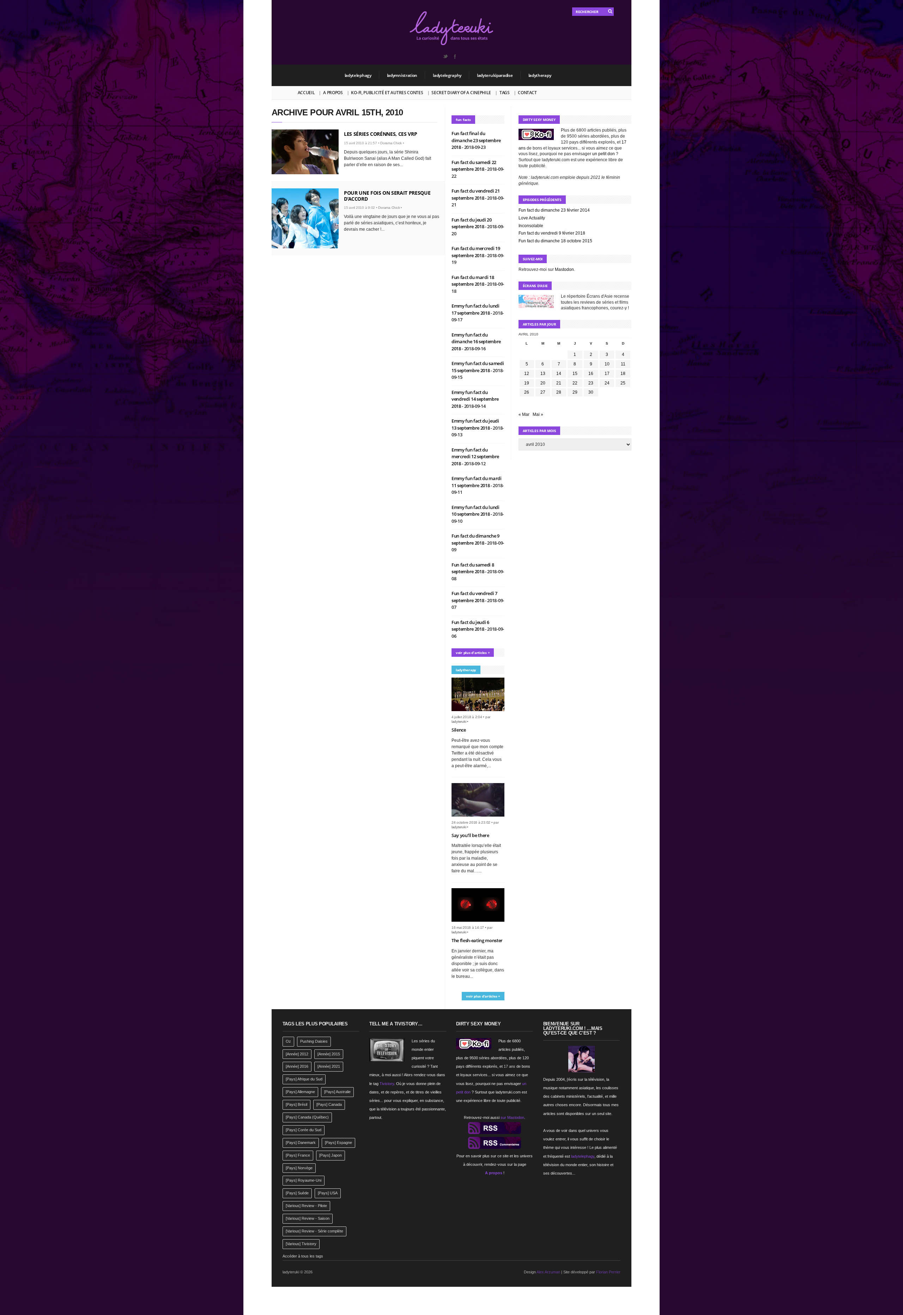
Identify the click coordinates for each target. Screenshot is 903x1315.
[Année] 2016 (297, 1066)
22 (574, 383)
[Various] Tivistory (301, 1244)
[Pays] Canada (329, 1104)
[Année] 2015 (328, 1054)
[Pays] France (298, 1155)
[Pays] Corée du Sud (303, 1130)
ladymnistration (402, 75)
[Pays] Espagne (338, 1142)
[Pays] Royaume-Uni (303, 1180)
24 (607, 383)
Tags (504, 93)
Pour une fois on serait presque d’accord (387, 195)
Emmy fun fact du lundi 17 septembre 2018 (475, 309)
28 (558, 392)
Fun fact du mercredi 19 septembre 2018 (476, 252)
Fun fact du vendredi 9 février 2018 (552, 233)
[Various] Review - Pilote (306, 1206)
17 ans (509, 1066)
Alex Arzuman (548, 1272)
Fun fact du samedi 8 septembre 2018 (473, 568)
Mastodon (564, 269)
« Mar (524, 414)
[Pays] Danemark (301, 1142)
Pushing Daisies (314, 1041)
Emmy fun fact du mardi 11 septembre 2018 (477, 482)
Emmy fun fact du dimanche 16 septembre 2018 (476, 342)
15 (574, 373)
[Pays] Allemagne (300, 1092)
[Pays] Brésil (296, 1104)
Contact (527, 93)
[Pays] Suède (297, 1193)
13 (542, 373)
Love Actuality (532, 218)
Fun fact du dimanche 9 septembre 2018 (475, 539)
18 (622, 373)
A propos (333, 93)
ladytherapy (539, 75)
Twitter (445, 56)
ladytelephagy (358, 75)
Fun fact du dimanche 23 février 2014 (554, 210)
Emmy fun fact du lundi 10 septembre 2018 (475, 510)
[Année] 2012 (297, 1054)
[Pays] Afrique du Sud (304, 1079)
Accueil (306, 93)
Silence (459, 730)
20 (542, 383)
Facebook (454, 56)
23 (590, 383)
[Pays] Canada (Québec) (307, 1117)
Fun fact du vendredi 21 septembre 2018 (476, 194)
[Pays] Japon (330, 1155)
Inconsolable (531, 225)
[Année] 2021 (328, 1066)
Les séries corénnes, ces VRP (380, 134)
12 (526, 373)
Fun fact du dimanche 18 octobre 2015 (555, 240)
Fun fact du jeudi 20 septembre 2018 (472, 223)
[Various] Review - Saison (307, 1218)
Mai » (538, 414)
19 (526, 383)
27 (542, 392)
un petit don (603, 153)
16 (590, 373)
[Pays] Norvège (299, 1168)
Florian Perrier (608, 1272)
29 (574, 392)
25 (622, 383)
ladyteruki (459, 721)
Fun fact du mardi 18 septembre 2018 (473, 280)
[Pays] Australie (337, 1092)
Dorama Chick (391, 143)
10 (607, 364)
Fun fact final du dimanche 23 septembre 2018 (476, 140)
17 (607, 373)
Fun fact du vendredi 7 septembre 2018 (474, 597)
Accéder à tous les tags (303, 1256)
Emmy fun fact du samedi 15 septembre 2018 (478, 367)
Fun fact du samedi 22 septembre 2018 (474, 165)
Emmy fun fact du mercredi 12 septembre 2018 (475, 457)
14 (558, 373)
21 (558, 383)
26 (526, 392)
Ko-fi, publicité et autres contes (387, 93)
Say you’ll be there (470, 835)
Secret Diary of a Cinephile (461, 93)
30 (590, 392)
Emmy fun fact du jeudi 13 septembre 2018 (475, 424)
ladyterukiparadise (495, 75)
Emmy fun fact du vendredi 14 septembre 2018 (475, 399)
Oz (288, 1041)
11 (623, 364)
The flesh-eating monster (477, 940)
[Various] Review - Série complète (314, 1231)
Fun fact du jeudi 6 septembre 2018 (470, 625)
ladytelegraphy (447, 75)
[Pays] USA (328, 1193)
